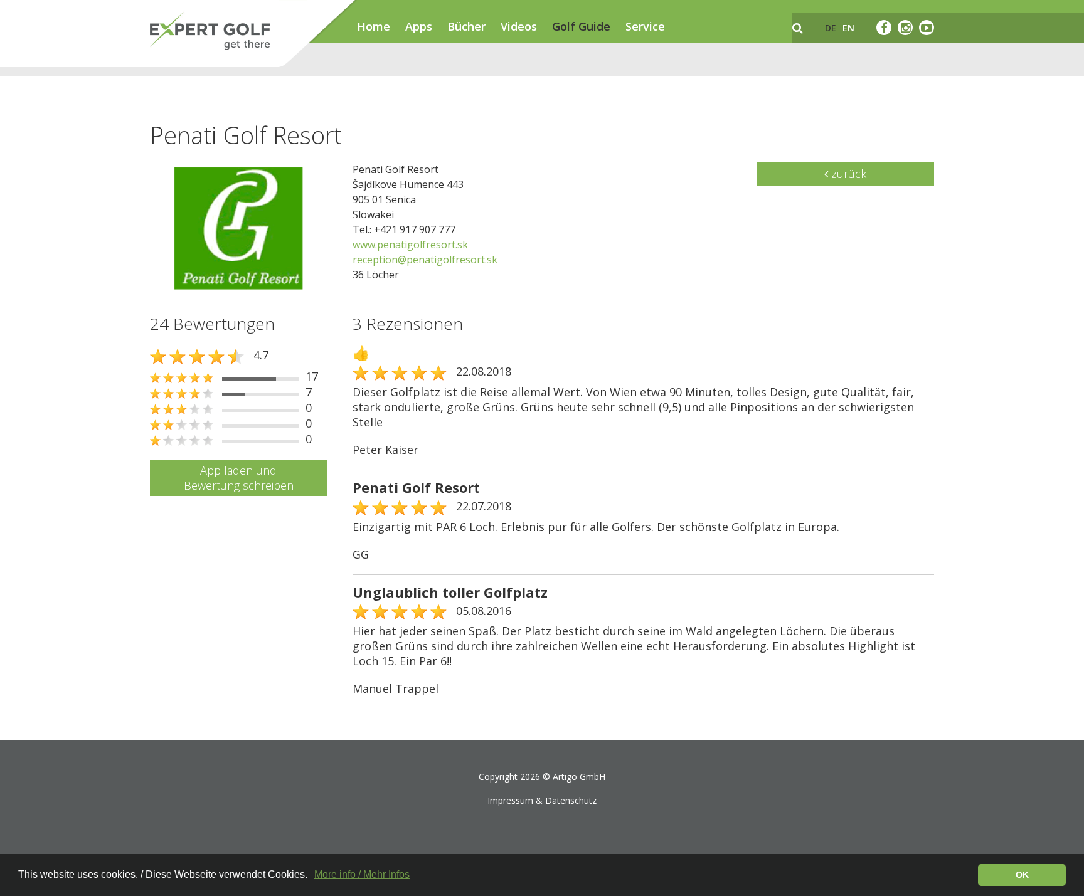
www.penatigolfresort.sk (410, 244)
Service (645, 26)
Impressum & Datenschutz (542, 800)
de (830, 28)
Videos (519, 26)
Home (373, 26)
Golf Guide (581, 26)
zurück (847, 173)
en (848, 28)
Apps (418, 26)
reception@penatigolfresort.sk (425, 259)
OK (1022, 875)
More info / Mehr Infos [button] (362, 874)
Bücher (466, 26)
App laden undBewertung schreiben (239, 478)
